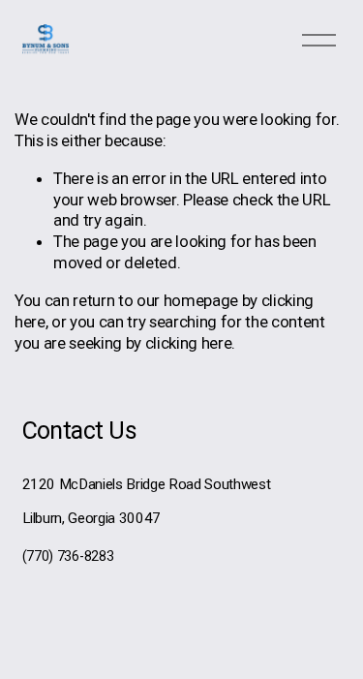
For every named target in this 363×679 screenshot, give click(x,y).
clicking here (188, 343)
